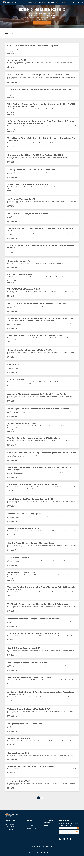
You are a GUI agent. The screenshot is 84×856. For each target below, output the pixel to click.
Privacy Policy (49, 846)
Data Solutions (30, 825)
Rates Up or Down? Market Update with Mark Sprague (42, 488)
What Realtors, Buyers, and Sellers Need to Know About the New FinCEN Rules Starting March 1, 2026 (42, 109)
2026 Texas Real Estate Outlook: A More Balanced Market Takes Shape (42, 93)
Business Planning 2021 (42, 756)
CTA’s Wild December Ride (42, 278)
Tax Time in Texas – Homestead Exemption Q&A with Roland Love (42, 607)
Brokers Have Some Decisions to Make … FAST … (42, 353)
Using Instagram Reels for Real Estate (42, 727)
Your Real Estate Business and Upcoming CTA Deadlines (42, 441)
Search (82, 2)
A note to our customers (42, 742)
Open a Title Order (32, 828)
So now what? (42, 368)
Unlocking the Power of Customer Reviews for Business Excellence (42, 412)
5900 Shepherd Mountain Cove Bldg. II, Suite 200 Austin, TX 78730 (13, 824)
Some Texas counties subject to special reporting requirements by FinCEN (42, 456)
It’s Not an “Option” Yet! (42, 784)
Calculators (51, 2)
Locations (30, 2)
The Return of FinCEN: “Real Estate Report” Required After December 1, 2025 (42, 233)
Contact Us (76, 2)
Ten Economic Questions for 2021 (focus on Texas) (42, 770)
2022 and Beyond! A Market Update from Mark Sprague (42, 637)
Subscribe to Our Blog (42, 23)
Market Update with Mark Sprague (42, 532)
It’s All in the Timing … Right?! (42, 202)
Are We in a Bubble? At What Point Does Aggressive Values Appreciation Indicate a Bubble (42, 697)
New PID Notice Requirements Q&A (42, 651)
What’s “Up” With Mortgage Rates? (42, 292)
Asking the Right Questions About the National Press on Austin (42, 397)
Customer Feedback (32, 823)
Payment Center (48, 820)
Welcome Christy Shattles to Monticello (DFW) (42, 712)
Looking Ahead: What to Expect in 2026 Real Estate (42, 173)
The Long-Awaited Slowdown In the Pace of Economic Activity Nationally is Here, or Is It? (42, 592)
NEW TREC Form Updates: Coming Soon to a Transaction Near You (42, 78)
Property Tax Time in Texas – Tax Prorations (42, 188)
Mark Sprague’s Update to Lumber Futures (42, 666)
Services (41, 2)
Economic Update (42, 383)
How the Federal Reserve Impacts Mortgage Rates (42, 546)
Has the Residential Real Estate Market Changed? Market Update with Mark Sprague (42, 472)
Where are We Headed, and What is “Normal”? (42, 217)
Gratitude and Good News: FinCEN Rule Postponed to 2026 (42, 158)
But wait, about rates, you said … (42, 427)
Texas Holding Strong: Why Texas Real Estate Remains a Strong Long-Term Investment (42, 143)
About (61, 2)
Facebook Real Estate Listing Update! (42, 517)
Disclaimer (34, 846)
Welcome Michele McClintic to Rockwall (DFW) (42, 681)
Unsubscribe (42, 19)
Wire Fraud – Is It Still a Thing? (42, 576)
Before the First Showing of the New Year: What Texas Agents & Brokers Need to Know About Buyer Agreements (42, 126)
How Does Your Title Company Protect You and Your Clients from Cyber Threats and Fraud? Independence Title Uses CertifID (42, 323)
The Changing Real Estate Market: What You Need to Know (42, 339)
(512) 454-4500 (9, 829)
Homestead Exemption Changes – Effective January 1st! (42, 622)
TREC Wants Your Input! (42, 561)
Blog (69, 2)
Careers (45, 825)
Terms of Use (41, 846)
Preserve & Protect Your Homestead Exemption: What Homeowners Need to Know (42, 249)
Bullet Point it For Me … (42, 63)
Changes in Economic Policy (42, 264)
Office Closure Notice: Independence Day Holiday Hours (42, 49)
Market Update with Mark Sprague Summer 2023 (42, 502)
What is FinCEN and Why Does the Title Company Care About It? (42, 307)
